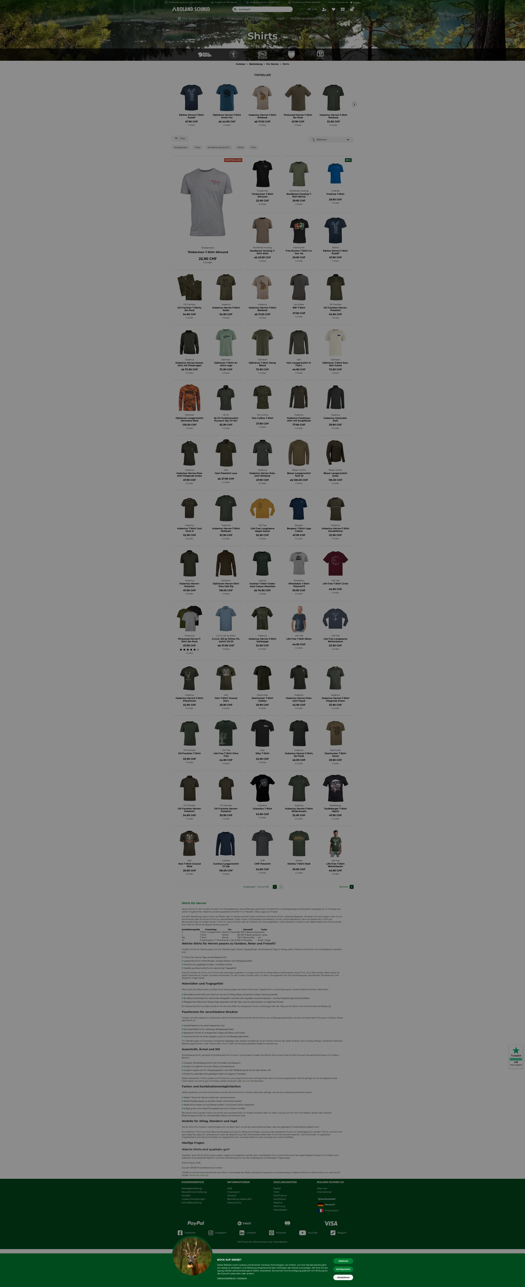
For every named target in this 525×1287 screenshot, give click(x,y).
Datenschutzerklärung (226, 1278)
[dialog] (262, 643)
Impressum (242, 1278)
